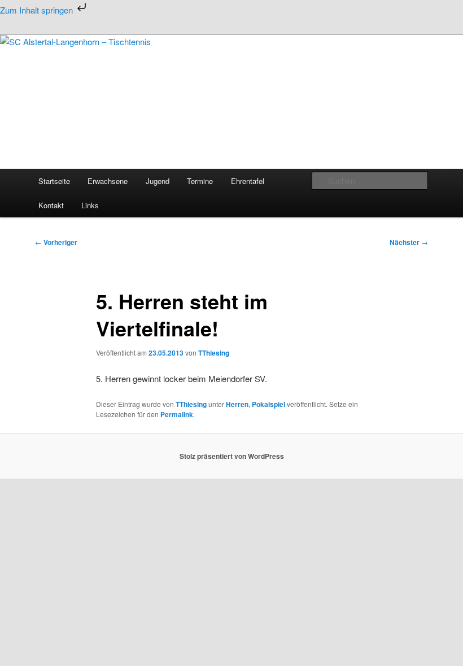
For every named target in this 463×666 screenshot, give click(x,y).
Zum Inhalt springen (37, 10)
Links (90, 205)
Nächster (409, 242)
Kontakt (51, 205)
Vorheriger (56, 242)
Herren (237, 404)
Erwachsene (108, 181)
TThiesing (213, 353)
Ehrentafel (247, 181)
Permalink (176, 414)
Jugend (157, 181)
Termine (200, 181)
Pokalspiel (268, 404)
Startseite (54, 181)
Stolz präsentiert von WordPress (232, 456)
